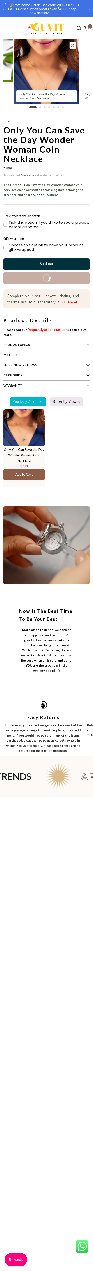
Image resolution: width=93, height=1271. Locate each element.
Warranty (12, 385)
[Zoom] (72, 45)
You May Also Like (28, 402)
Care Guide (12, 375)
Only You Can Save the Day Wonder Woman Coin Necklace (24, 455)
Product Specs (16, 345)
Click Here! (66, 302)
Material (11, 355)
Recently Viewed (66, 402)
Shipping (28, 175)
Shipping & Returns (20, 365)
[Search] (79, 28)
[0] (86, 28)
